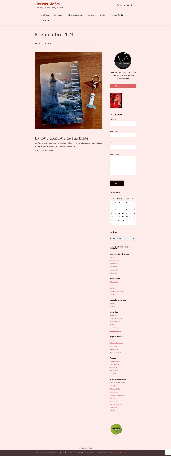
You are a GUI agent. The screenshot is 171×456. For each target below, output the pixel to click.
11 (119, 213)
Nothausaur (113, 273)
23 (111, 220)
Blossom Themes (88, 453)
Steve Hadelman (115, 361)
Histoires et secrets (75, 15)
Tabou (111, 285)
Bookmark (113, 294)
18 (119, 217)
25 (119, 220)
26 (123, 220)
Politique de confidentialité (118, 453)
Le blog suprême (114, 349)
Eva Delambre (114, 370)
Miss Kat (112, 324)
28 (130, 220)
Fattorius (112, 340)
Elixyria (112, 288)
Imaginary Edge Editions (117, 291)
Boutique (112, 306)
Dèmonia (112, 257)
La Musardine (114, 282)
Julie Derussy (113, 328)
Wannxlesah (113, 407)
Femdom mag (114, 401)
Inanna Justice (114, 392)
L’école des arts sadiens (117, 395)
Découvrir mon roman (123, 86)
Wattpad (112, 303)
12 (123, 213)
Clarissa (44, 20)
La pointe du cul (114, 364)
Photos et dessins (117, 15)
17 (115, 217)
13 (127, 213)
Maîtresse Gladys (115, 389)
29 (134, 220)
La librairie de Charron (116, 343)
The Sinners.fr (114, 263)
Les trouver (58, 15)
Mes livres (45, 15)
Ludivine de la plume (116, 318)
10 (115, 213)
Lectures (38, 133)
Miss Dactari (113, 315)
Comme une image (115, 331)
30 (111, 224)
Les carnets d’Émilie (116, 404)
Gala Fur (112, 410)
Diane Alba (113, 385)
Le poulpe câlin (114, 270)
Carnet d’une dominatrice (117, 382)
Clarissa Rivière (47, 4)
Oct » (132, 198)
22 (134, 217)
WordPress (106, 453)
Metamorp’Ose (114, 260)
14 (130, 213)
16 (111, 217)
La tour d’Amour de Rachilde (61, 138)
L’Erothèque (113, 346)
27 (127, 220)
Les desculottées (115, 321)
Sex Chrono (113, 373)
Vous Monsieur (114, 266)
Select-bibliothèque (115, 352)
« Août (113, 198)
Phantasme (113, 367)
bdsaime (112, 398)
